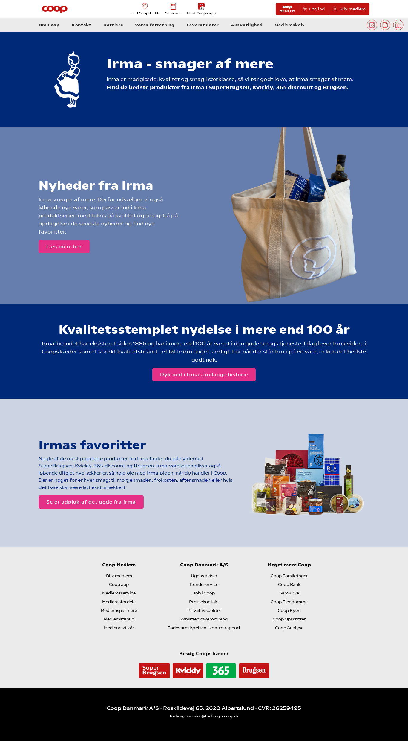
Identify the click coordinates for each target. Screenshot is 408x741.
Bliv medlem (353, 9)
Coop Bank (289, 584)
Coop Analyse (289, 627)
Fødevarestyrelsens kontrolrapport (204, 627)
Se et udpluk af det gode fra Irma (91, 502)
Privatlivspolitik (204, 610)
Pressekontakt (204, 601)
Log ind (317, 9)
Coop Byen (289, 610)
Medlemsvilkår (119, 627)
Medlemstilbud (119, 619)
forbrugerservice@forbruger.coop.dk (204, 716)
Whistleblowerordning (204, 619)
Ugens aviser (204, 575)
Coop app (119, 584)
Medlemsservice (119, 593)
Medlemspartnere (119, 610)
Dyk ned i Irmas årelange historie (204, 374)
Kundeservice (204, 584)
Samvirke (289, 593)
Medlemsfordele (119, 601)
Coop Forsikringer (289, 575)
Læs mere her (64, 246)
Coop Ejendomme (289, 601)
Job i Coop (204, 593)
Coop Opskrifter (289, 619)
